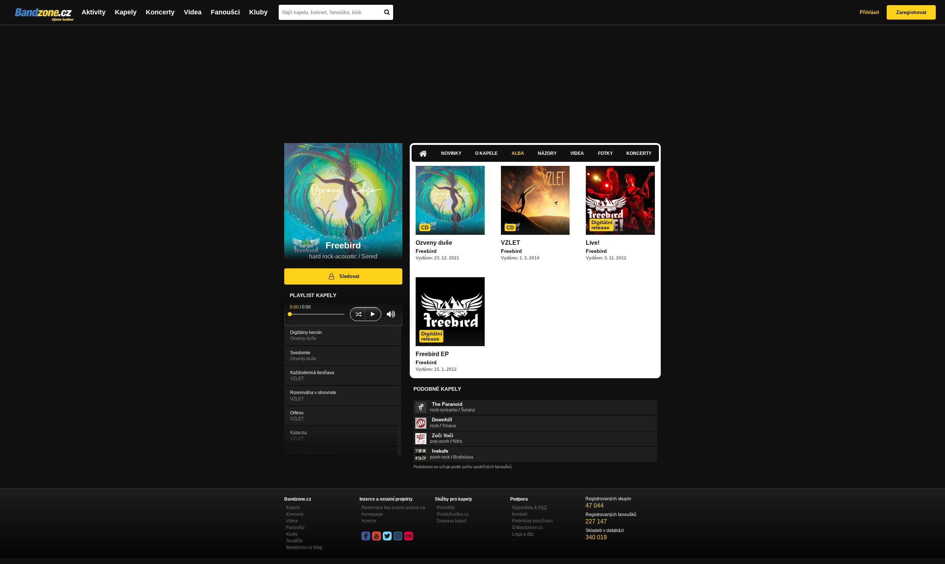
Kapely (126, 12)
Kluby (258, 12)
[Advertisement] (472, 80)
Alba (518, 153)
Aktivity (94, 12)
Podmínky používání (532, 520)
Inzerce (368, 520)
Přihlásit (869, 12)
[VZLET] (535, 200)
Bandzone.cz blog (304, 547)
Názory (547, 153)
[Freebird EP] (450, 311)
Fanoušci (225, 12)
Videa (193, 12)
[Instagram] (398, 536)
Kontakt (519, 514)
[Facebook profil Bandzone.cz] (365, 536)
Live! (592, 243)
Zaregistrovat (911, 12)
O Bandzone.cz (527, 527)
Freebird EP (432, 354)
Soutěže (294, 540)
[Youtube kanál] (376, 536)
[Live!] (620, 200)
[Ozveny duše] (450, 200)
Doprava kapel (451, 520)
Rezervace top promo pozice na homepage (393, 511)
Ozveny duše (434, 243)
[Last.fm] (408, 536)
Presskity (446, 507)
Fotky (605, 153)
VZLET (510, 243)
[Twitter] (387, 536)
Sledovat (349, 276)
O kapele (486, 153)
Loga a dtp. (523, 534)
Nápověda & (529, 507)
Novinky (451, 153)
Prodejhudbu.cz (452, 514)
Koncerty (160, 12)
